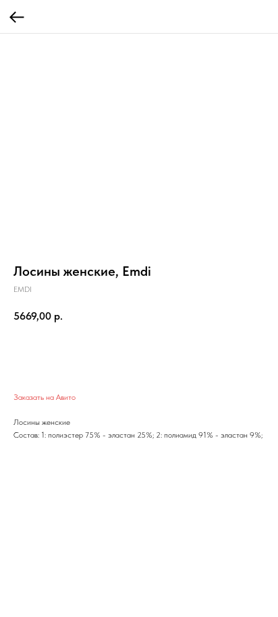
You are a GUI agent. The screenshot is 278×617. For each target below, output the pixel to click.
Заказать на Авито (44, 397)
